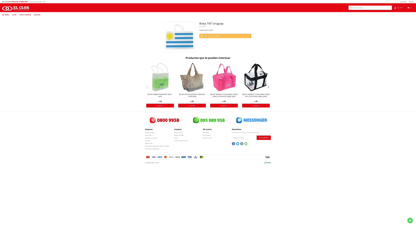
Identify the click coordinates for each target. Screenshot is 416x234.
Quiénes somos (149, 132)
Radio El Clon (149, 143)
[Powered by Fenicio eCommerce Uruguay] (267, 162)
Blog (14, 15)
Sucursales (403, 1)
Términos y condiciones (152, 149)
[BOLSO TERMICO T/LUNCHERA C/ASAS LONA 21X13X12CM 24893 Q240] (224, 77)
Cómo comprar (25, 15)
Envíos (176, 138)
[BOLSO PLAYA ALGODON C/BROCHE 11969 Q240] (192, 77)
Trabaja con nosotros (151, 138)
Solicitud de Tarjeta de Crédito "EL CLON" (157, 146)
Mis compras (207, 135)
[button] (389, 8)
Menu (7, 15)
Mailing (37, 15)
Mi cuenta (206, 132)
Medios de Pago (178, 135)
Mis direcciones (207, 138)
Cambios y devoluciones (181, 141)
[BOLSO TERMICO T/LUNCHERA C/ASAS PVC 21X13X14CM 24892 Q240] (256, 77)
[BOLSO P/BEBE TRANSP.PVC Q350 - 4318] (160, 77)
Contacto (411, 1)
